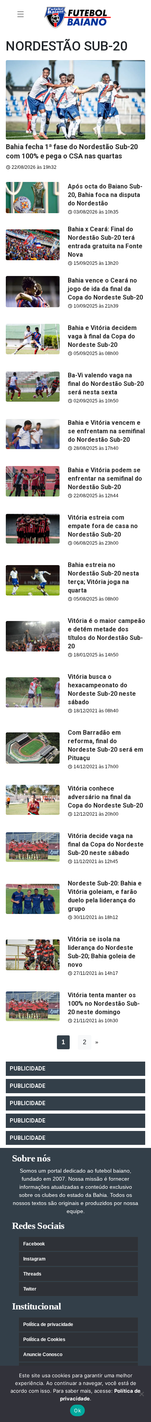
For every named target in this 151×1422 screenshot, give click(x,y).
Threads (32, 1274)
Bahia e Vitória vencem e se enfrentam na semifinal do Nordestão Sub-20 (106, 431)
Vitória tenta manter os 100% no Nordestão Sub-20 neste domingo (104, 1003)
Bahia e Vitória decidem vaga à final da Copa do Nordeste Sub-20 (102, 336)
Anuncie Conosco (42, 1354)
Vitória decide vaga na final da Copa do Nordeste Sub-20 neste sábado (106, 844)
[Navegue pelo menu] (21, 15)
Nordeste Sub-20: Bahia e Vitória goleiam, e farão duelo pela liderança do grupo (105, 896)
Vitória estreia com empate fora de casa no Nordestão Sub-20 (103, 526)
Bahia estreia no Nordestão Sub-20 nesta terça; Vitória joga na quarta (103, 577)
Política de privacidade (48, 1324)
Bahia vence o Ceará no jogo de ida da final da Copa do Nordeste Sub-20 (105, 289)
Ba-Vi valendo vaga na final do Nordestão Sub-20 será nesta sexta (106, 384)
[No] (141, 1394)
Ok (77, 1410)
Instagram (34, 1259)
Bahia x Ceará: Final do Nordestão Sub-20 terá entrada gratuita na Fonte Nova (105, 242)
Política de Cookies (44, 1339)
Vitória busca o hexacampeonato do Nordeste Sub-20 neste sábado (102, 689)
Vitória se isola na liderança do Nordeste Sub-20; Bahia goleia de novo (102, 952)
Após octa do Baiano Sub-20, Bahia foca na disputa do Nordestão (105, 195)
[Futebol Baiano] (77, 17)
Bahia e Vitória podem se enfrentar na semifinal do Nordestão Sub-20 (105, 478)
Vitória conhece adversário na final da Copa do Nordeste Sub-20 (105, 797)
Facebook (34, 1244)
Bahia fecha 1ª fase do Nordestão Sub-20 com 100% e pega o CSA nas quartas (72, 151)
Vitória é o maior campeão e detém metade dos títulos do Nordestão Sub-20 (106, 633)
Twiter (29, 1289)
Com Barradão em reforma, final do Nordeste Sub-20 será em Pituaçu (105, 745)
